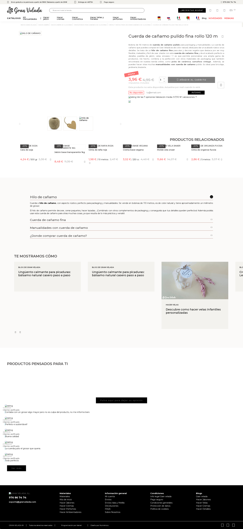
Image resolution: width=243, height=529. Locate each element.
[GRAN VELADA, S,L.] (28, 10)
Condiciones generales (161, 503)
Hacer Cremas (67, 506)
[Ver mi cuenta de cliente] (218, 10)
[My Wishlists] (211, 10)
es (231, 10)
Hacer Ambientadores (70, 512)
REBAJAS (229, 18)
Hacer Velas (202, 503)
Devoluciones (111, 506)
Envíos (108, 499)
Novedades (215, 18)
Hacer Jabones (67, 503)
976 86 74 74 (229, 2)
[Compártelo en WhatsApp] (231, 77)
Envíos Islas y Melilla (114, 503)
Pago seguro (156, 499)
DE (159, 19)
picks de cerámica (181, 61)
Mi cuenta (110, 496)
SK (169, 19)
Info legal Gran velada (160, 496)
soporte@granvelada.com (22, 502)
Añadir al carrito (192, 80)
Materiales (65, 496)
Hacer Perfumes (68, 509)
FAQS (108, 509)
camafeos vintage (201, 61)
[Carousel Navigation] (128, 332)
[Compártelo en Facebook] (235, 77)
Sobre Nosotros (112, 512)
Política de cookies (159, 509)
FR (198, 19)
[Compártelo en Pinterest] (238, 77)
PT (188, 19)
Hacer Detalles (203, 509)
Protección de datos (160, 506)
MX (179, 19)
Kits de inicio (66, 499)
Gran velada (201, 496)
